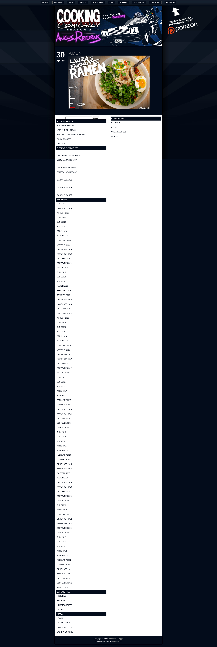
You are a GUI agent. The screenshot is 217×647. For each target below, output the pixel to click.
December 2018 (64, 300)
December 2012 (64, 519)
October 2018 (63, 309)
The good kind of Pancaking (71, 135)
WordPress (116, 641)
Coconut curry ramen (68, 155)
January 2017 (63, 405)
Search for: (60, 118)
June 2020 (61, 222)
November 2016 (64, 414)
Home (45, 2)
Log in (60, 618)
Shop (71, 2)
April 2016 (62, 446)
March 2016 (62, 450)
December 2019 (64, 249)
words (60, 610)
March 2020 (62, 236)
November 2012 (64, 523)
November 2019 (64, 254)
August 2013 (63, 501)
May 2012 (61, 546)
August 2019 (63, 268)
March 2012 (62, 555)
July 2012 (61, 537)
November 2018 (64, 304)
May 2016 (61, 441)
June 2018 (61, 327)
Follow (123, 2)
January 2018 (63, 350)
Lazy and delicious (66, 130)
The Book (155, 2)
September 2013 (64, 496)
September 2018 (64, 313)
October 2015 (63, 473)
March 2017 (62, 396)
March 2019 (62, 286)
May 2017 (61, 386)
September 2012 (64, 528)
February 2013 (64, 514)
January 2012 (63, 565)
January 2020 (63, 245)
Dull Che (61, 144)
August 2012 (63, 533)
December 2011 (64, 569)
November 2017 (64, 359)
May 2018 (61, 332)
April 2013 (62, 510)
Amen (75, 53)
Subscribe (98, 2)
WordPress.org (65, 632)
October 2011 (63, 578)
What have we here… (67, 168)
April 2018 (62, 336)
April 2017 (62, 391)
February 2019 (64, 291)
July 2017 (61, 377)
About (83, 2)
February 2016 (64, 455)
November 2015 (64, 469)
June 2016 (61, 437)
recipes (61, 601)
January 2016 (63, 460)
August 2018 (63, 318)
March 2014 (62, 478)
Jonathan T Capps (115, 639)
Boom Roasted (64, 139)
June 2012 (61, 542)
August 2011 (63, 587)
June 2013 (61, 505)
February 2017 (64, 400)
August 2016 (63, 428)
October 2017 (63, 364)
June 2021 (61, 204)
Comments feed (64, 627)
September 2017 (64, 368)
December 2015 (64, 464)
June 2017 (61, 382)
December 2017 (64, 354)
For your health (65, 126)
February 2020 (64, 240)
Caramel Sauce (64, 180)
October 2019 (63, 259)
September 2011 (64, 583)
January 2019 (63, 295)
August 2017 (63, 373)
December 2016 (64, 409)
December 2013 (64, 482)
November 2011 (64, 574)
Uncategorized (64, 605)
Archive (58, 2)
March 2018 (62, 341)
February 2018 (64, 345)
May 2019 (61, 281)
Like (112, 2)
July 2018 (61, 323)
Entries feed (63, 623)
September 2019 (64, 263)
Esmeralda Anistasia (67, 160)
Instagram (139, 2)
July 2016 (61, 432)
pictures (61, 596)
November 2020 (64, 208)
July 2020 (61, 217)
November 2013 (64, 487)
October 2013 (63, 492)
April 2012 (62, 551)
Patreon (170, 2)
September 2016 (64, 423)
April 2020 (62, 231)
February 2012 (64, 560)
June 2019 (61, 277)
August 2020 (63, 213)
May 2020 (61, 227)
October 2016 (63, 418)
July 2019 (61, 272)
